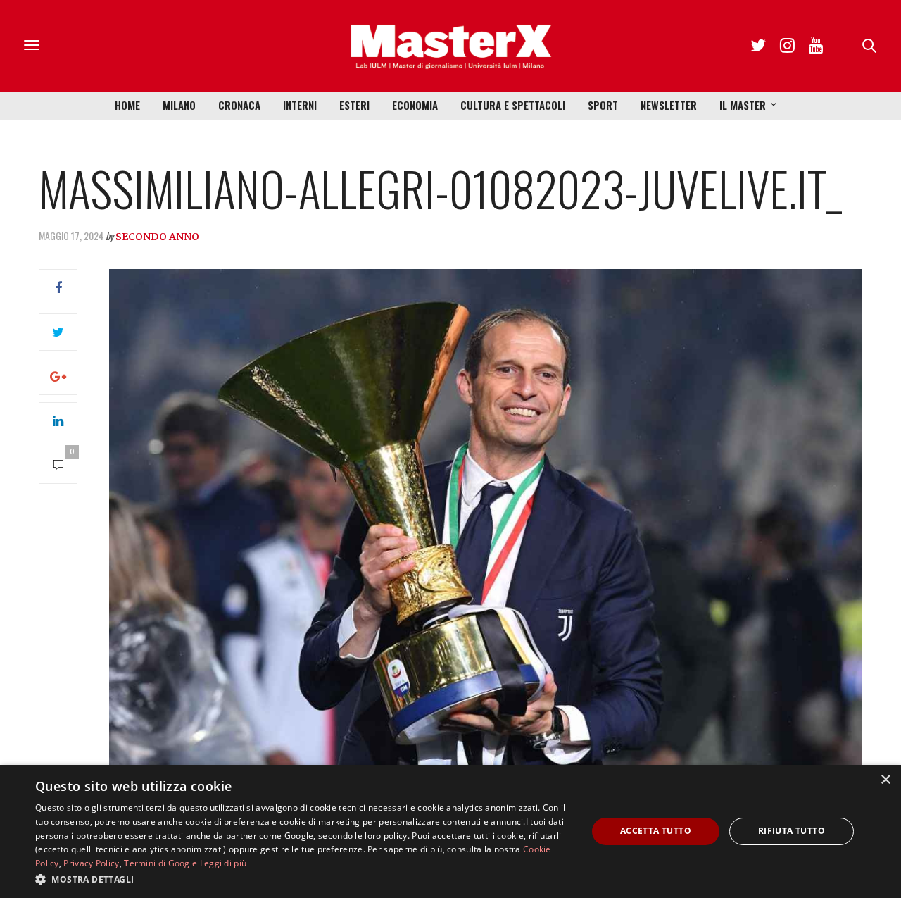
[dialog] (450, 831)
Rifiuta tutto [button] (791, 831)
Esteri (354, 105)
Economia (415, 105)
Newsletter (669, 105)
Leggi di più (223, 863)
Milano (179, 105)
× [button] (885, 780)
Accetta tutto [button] (655, 831)
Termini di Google (160, 863)
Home (127, 105)
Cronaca (239, 105)
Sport (603, 105)
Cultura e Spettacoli (512, 105)
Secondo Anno (157, 236)
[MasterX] (450, 45)
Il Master (742, 105)
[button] (303, 879)
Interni (300, 105)
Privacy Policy (91, 863)
